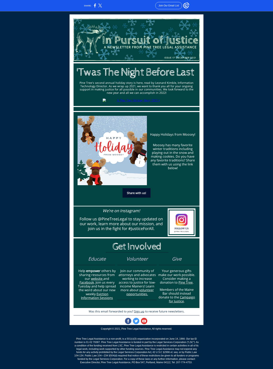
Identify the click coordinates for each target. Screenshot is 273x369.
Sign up (139, 311)
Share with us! (136, 193)
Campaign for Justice (182, 299)
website (97, 278)
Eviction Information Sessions (97, 296)
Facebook (87, 282)
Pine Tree (185, 282)
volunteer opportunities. (140, 292)
